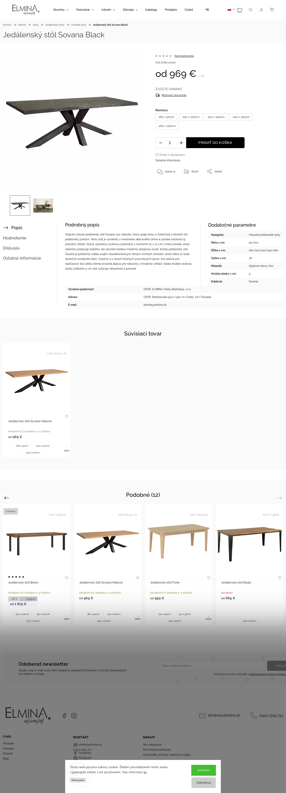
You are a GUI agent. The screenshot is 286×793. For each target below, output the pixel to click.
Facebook (64, 716)
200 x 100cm (43, 446)
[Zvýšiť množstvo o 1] (181, 143)
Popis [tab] (16, 227)
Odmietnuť (204, 782)
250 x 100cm (43, 614)
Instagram (74, 716)
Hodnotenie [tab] (14, 237)
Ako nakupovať (152, 744)
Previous (7, 497)
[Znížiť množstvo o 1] (160, 143)
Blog (6, 758)
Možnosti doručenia (174, 95)
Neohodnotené (184, 56)
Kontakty (8, 748)
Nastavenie (78, 780)
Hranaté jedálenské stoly (264, 234)
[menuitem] (61, 9)
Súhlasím (203, 770)
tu (145, 772)
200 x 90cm (174, 621)
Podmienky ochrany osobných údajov (167, 754)
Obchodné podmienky (157, 749)
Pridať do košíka (215, 143)
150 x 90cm (165, 614)
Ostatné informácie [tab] (22, 258)
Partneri (8, 753)
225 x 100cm (22, 614)
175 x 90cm (185, 614)
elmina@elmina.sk (224, 715)
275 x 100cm (32, 621)
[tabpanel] (36, 400)
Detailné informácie (167, 160)
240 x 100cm (32, 452)
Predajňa (8, 743)
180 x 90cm (22, 446)
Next (280, 497)
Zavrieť (263, 184)
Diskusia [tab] (11, 248)
